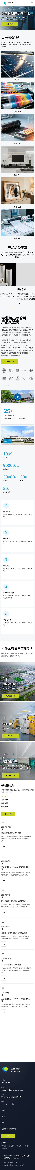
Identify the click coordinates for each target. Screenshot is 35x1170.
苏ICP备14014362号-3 (11, 1162)
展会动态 (4, 803)
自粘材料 (26, 1146)
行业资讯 (4, 800)
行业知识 (4, 806)
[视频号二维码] (10, 1104)
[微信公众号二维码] (2, 1104)
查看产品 (9, 24)
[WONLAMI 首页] (11, 1069)
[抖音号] (6, 1104)
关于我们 (9, 696)
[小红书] (13, 1104)
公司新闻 (4, 796)
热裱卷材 (11, 1146)
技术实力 (9, 736)
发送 (8, 1136)
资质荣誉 (9, 775)
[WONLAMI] (8, 3)
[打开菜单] (32, 3)
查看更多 (8, 814)
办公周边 (4, 1149)
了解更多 (8, 361)
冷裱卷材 (18, 1146)
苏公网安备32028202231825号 (14, 1165)
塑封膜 (3, 1146)
